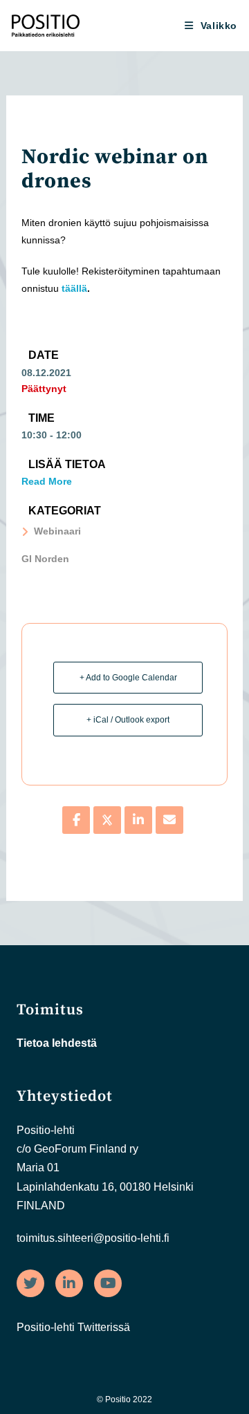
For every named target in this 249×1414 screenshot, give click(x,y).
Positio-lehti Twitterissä (73, 1327)
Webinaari (57, 531)
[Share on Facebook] (76, 820)
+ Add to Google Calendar (128, 677)
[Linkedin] (138, 820)
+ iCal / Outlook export (127, 720)
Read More (46, 481)
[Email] (169, 820)
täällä (74, 288)
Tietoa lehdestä (57, 1043)
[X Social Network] (107, 820)
